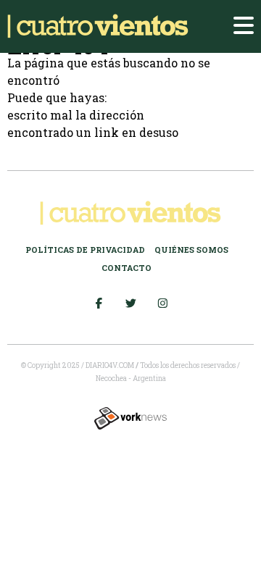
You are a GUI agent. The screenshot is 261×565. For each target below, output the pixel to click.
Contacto (127, 267)
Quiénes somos (191, 249)
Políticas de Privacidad (85, 249)
